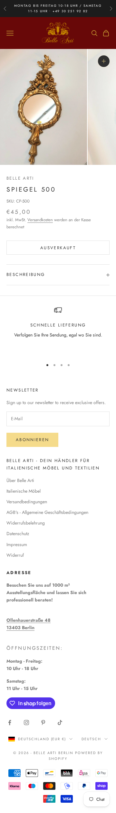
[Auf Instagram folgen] (26, 722)
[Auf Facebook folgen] (9, 722)
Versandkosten (40, 220)
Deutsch (91, 739)
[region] (58, 330)
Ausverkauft (58, 248)
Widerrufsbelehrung (25, 523)
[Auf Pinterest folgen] (43, 722)
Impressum (16, 544)
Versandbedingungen (26, 501)
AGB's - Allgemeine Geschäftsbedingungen (47, 512)
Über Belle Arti (20, 480)
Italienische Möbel (23, 491)
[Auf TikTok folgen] (60, 722)
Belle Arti (20, 178)
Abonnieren (32, 440)
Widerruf (15, 555)
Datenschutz (17, 533)
